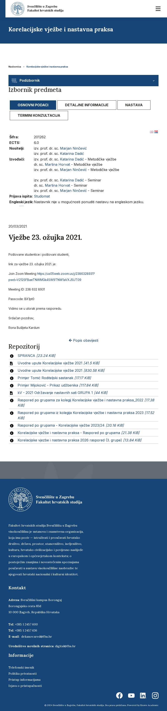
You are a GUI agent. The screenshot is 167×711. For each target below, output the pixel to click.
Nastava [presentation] (134, 105)
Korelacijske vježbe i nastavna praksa (47, 66)
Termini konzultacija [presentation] (39, 115)
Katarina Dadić (72, 153)
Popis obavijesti (85, 340)
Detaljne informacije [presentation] (87, 105)
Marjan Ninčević (73, 148)
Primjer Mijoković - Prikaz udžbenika (58, 385)
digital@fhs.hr (65, 646)
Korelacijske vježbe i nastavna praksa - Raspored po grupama (78, 433)
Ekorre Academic (149, 705)
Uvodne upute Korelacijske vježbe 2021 (58, 363)
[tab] (33, 105)
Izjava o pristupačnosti (25, 686)
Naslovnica (14, 66)
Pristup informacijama (24, 680)
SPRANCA (36, 355)
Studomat (42, 196)
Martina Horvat (57, 164)
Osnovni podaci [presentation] (33, 105)
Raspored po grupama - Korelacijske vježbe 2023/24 (71, 425)
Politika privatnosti (22, 674)
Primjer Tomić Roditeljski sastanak (54, 378)
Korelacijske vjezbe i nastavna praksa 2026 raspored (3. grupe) (79, 440)
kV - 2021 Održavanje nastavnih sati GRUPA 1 (62, 392)
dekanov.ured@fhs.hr (36, 636)
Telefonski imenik (21, 667)
